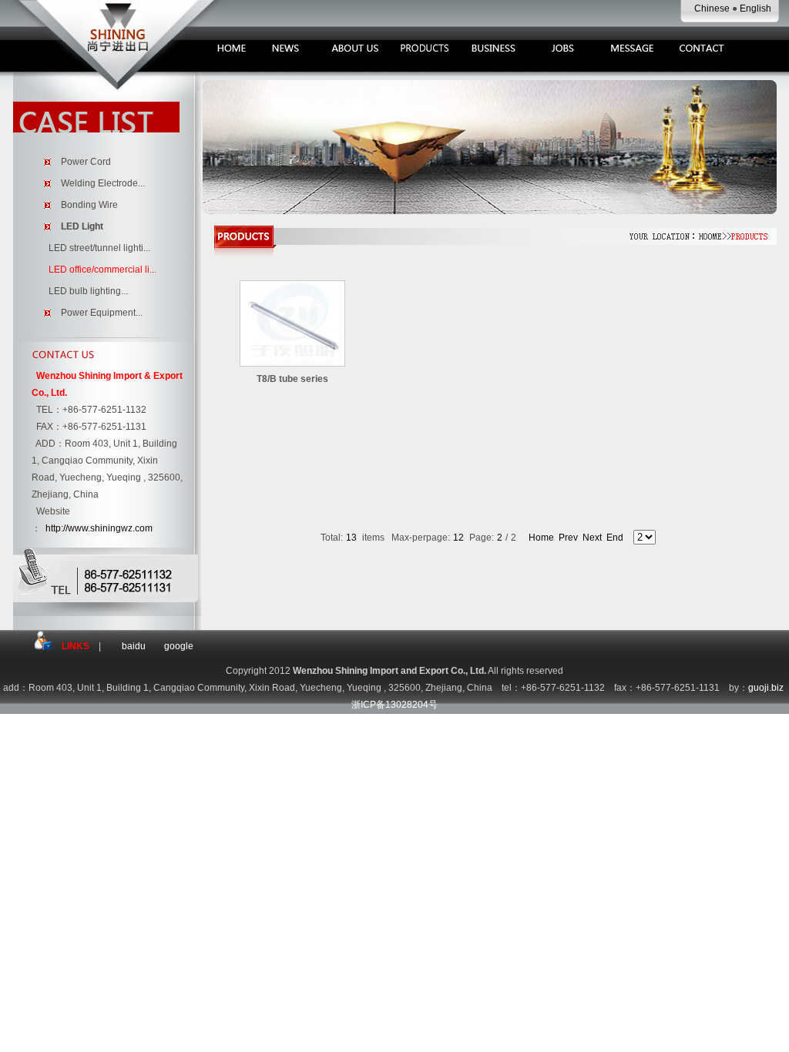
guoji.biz (766, 687)
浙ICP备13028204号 (394, 704)
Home (541, 537)
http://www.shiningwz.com (99, 528)
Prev (568, 537)
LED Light (82, 226)
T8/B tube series (292, 379)
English (755, 8)
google (178, 646)
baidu (134, 646)
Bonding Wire (89, 204)
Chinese (713, 8)
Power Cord (86, 161)
